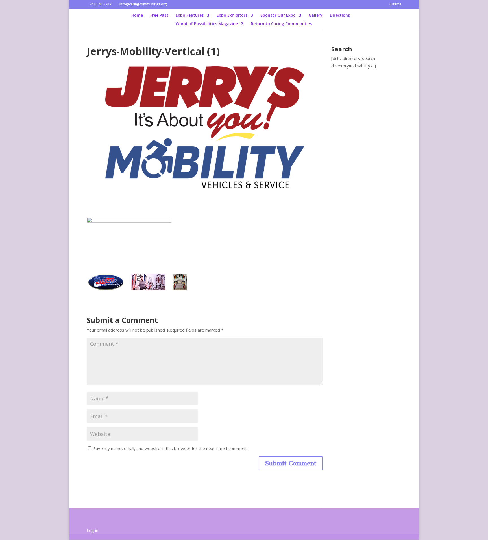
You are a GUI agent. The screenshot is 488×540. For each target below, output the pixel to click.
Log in (92, 530)
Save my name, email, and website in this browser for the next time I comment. (170, 448)
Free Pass (159, 15)
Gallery (316, 15)
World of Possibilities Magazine (207, 24)
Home (137, 15)
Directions (340, 15)
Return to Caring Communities (281, 24)
